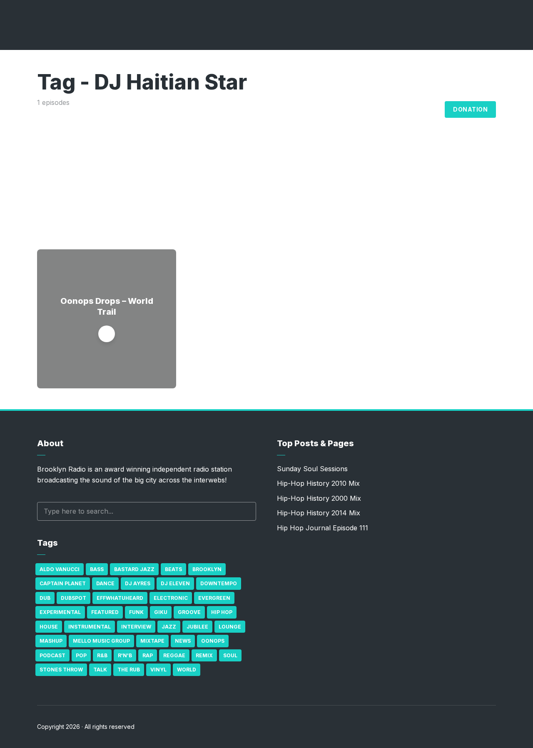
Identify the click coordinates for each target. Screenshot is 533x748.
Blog (429, 109)
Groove (189, 612)
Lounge (230, 627)
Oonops (212, 641)
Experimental (60, 612)
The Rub (128, 669)
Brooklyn (207, 569)
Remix (204, 655)
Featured (105, 612)
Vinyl (158, 669)
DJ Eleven (175, 583)
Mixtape (152, 641)
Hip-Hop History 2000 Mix (319, 498)
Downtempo (218, 583)
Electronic (171, 598)
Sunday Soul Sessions (312, 469)
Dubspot (73, 598)
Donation (470, 109)
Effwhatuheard (120, 598)
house (49, 627)
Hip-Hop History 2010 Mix (318, 483)
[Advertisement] (266, 170)
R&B (102, 655)
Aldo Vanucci (60, 569)
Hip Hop (221, 612)
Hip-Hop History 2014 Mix (318, 513)
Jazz (169, 627)
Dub (45, 598)
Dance (105, 583)
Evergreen (214, 598)
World (186, 669)
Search (245, 511)
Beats (173, 569)
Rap (147, 655)
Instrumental (89, 627)
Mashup (51, 641)
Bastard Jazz (134, 569)
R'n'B (125, 655)
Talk (100, 669)
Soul (230, 655)
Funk (136, 612)
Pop (81, 655)
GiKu (160, 612)
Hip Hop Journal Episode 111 (322, 528)
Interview (136, 627)
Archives (387, 109)
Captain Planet (63, 583)
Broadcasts (333, 109)
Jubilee (197, 627)
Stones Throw (61, 669)
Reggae (174, 655)
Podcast (52, 655)
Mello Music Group (101, 641)
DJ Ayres (137, 583)
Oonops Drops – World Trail (106, 306)
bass (97, 569)
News (183, 641)
